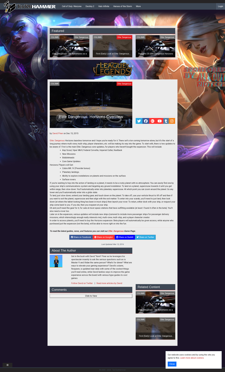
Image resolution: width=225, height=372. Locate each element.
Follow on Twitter (82, 283)
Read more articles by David (109, 283)
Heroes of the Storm (122, 6)
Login (220, 6)
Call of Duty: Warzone (72, 6)
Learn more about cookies (192, 358)
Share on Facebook (82, 237)
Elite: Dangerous (57, 140)
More (138, 6)
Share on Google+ (104, 237)
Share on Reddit (125, 237)
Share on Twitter (146, 237)
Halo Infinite (103, 6)
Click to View (91, 296)
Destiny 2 (90, 6)
